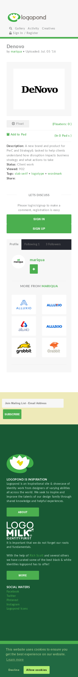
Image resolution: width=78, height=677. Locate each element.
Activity (33, 28)
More (23, 575)
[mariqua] (18, 261)
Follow (34, 269)
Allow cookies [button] (36, 669)
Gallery (20, 28)
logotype (38, 173)
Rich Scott (37, 555)
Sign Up (39, 229)
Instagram (13, 604)
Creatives (48, 28)
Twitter (11, 595)
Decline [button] (13, 669)
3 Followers (53, 244)
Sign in (39, 219)
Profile (14, 244)
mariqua (17, 51)
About (23, 512)
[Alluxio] (24, 304)
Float (19, 123)
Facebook (13, 591)
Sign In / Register (25, 33)
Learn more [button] (15, 659)
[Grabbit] (24, 347)
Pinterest (12, 600)
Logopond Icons (17, 608)
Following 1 (32, 244)
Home (39, 17)
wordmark (55, 173)
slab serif (22, 173)
